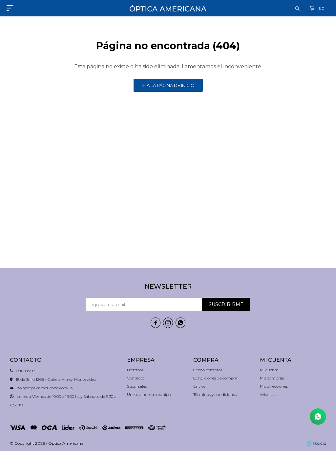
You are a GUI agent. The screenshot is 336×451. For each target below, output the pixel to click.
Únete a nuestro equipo (149, 394)
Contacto (135, 378)
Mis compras (272, 378)
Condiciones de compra (215, 378)
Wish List (268, 394)
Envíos (199, 386)
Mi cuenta (269, 369)
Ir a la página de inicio (168, 85)
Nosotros (135, 369)
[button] (297, 8)
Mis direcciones (274, 386)
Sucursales (137, 386)
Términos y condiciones (215, 394)
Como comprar (207, 369)
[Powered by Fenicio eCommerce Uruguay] (316, 443)
